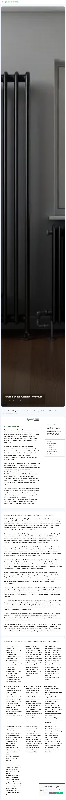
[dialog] (52, 789)
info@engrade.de (53, 451)
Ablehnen (53, 792)
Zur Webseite (52, 453)
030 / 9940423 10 (53, 449)
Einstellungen (44, 792)
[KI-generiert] (33, 417)
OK (59, 792)
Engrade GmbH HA (11, 426)
